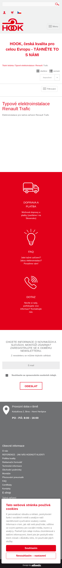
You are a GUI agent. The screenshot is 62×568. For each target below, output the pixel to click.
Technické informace (12, 466)
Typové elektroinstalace (24, 65)
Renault (39, 65)
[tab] (50, 77)
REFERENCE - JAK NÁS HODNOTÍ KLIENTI (23, 454)
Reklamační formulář (12, 462)
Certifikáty (7, 485)
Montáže (6, 473)
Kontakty (6, 488)
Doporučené (47, 77)
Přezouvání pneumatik (13, 477)
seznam (56, 71)
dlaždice (43, 71)
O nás (5, 451)
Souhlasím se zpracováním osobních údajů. (34, 375)
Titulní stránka (8, 65)
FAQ (4, 481)
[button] (20, 11)
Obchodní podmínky (12, 469)
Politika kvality (8, 458)
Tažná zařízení (9, 497)
